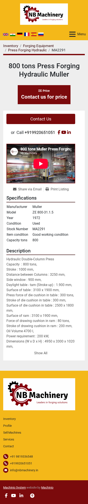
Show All (40, 353)
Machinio (47, 487)
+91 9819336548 (21, 456)
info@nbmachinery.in (24, 470)
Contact (8, 446)
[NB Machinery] (39, 394)
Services (8, 439)
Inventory (9, 419)
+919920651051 (40, 132)
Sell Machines (12, 432)
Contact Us (40, 119)
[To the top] (32, 495)
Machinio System (14, 487)
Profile (7, 425)
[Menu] (72, 34)
